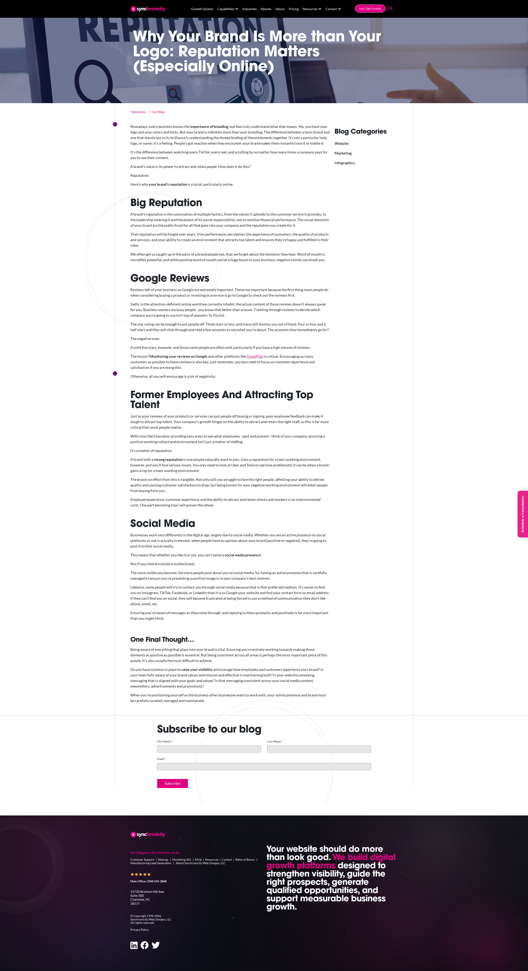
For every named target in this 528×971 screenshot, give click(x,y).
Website (342, 143)
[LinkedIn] (134, 945)
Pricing (294, 9)
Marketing (343, 153)
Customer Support (142, 859)
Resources (310, 9)
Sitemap (163, 859)
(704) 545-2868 (157, 881)
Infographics (345, 162)
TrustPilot (255, 356)
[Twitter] (156, 945)
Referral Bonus (245, 859)
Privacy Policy (139, 929)
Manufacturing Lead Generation (150, 863)
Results (266, 9)
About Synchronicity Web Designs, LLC (200, 863)
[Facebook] (144, 945)
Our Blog (158, 112)
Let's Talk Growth (370, 8)
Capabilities (225, 9)
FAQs (198, 859)
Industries (249, 9)
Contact (331, 9)
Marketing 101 (181, 859)
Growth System (202, 9)
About (280, 9)
